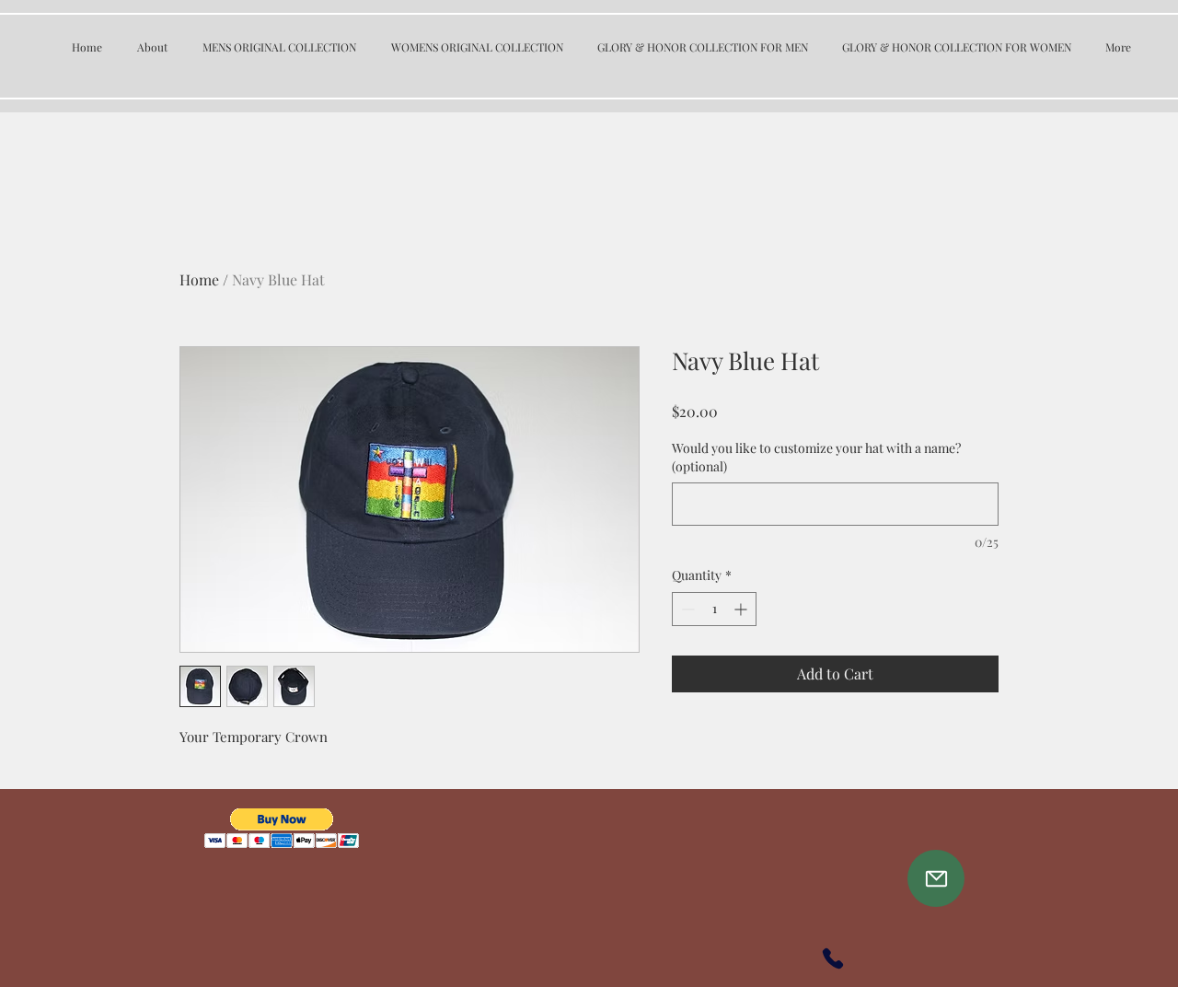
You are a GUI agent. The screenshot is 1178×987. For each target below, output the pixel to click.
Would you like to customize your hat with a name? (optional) (816, 457)
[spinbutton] (714, 609)
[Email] (935, 878)
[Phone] (833, 958)
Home (199, 279)
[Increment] (742, 609)
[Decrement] (686, 609)
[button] (282, 828)
